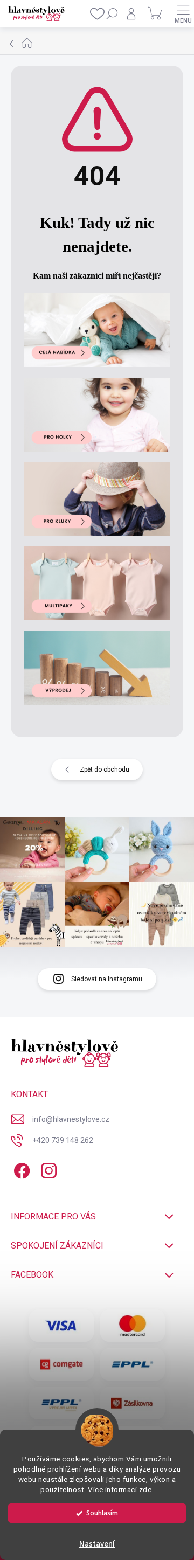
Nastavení (97, 1544)
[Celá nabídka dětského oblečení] (97, 328)
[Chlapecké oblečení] (97, 497)
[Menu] (183, 13)
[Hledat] (112, 13)
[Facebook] (20, 1169)
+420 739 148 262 (62, 1140)
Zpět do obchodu (104, 769)
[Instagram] (47, 1169)
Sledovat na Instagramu (106, 979)
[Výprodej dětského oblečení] (97, 666)
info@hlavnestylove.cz (70, 1119)
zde (145, 1489)
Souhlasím (102, 1513)
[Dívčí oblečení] (97, 413)
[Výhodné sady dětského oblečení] (97, 582)
